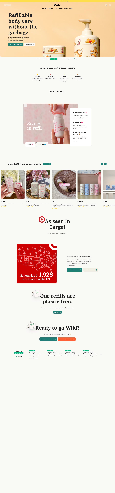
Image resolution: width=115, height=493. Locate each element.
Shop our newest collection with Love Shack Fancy (57, 1)
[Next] (105, 164)
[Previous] (102, 164)
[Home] (57, 5)
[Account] (106, 5)
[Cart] (110, 5)
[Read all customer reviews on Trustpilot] (57, 59)
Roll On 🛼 (42, 144)
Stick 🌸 (30, 144)
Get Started (75, 142)
